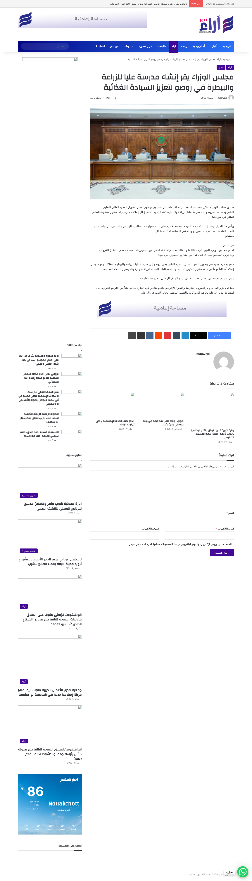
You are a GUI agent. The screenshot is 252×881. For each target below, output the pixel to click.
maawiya (222, 97)
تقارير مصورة (146, 46)
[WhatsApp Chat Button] (242, 871)
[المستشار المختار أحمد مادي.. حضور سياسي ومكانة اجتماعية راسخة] (71, 437)
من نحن (114, 46)
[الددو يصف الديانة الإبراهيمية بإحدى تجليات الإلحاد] (112, 405)
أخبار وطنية (199, 46)
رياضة (184, 46)
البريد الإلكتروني (225, 528)
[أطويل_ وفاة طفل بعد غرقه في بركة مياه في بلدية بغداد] (162, 405)
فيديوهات (129, 46)
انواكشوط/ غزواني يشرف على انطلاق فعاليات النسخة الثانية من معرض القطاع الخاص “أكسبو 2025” (52, 619)
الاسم (230, 512)
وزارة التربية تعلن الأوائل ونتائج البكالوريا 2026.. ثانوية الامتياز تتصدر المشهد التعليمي (212, 434)
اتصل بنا (100, 46)
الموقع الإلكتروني (150, 528)
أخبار (214, 46)
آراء (174, 46)
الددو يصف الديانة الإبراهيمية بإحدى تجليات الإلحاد (115, 423)
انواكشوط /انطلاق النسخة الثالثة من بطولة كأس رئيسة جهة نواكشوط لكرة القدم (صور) (50, 754)
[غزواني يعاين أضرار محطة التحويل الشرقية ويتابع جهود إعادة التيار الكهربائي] (71, 379)
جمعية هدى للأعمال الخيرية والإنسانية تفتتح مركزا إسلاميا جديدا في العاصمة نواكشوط (50, 692)
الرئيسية (226, 46)
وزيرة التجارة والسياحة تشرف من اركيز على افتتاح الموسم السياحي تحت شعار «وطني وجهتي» (38, 360)
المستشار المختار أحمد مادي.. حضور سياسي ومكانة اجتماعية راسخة (39, 434)
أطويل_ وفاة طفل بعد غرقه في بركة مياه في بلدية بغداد (163, 423)
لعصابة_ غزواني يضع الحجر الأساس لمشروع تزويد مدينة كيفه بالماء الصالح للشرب (50, 561)
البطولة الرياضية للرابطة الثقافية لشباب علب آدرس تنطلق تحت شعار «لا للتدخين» (39, 418)
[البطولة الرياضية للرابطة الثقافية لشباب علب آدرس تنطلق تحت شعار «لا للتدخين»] (71, 419)
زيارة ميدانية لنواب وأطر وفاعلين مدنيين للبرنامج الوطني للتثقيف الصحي (53, 506)
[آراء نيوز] (216, 24)
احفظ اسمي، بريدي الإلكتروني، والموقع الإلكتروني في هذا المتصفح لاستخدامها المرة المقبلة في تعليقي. (179, 544)
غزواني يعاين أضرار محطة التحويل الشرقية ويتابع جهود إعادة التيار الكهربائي (41, 378)
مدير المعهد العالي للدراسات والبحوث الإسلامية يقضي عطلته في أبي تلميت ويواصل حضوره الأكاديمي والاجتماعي (130, 3)
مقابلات (162, 46)
